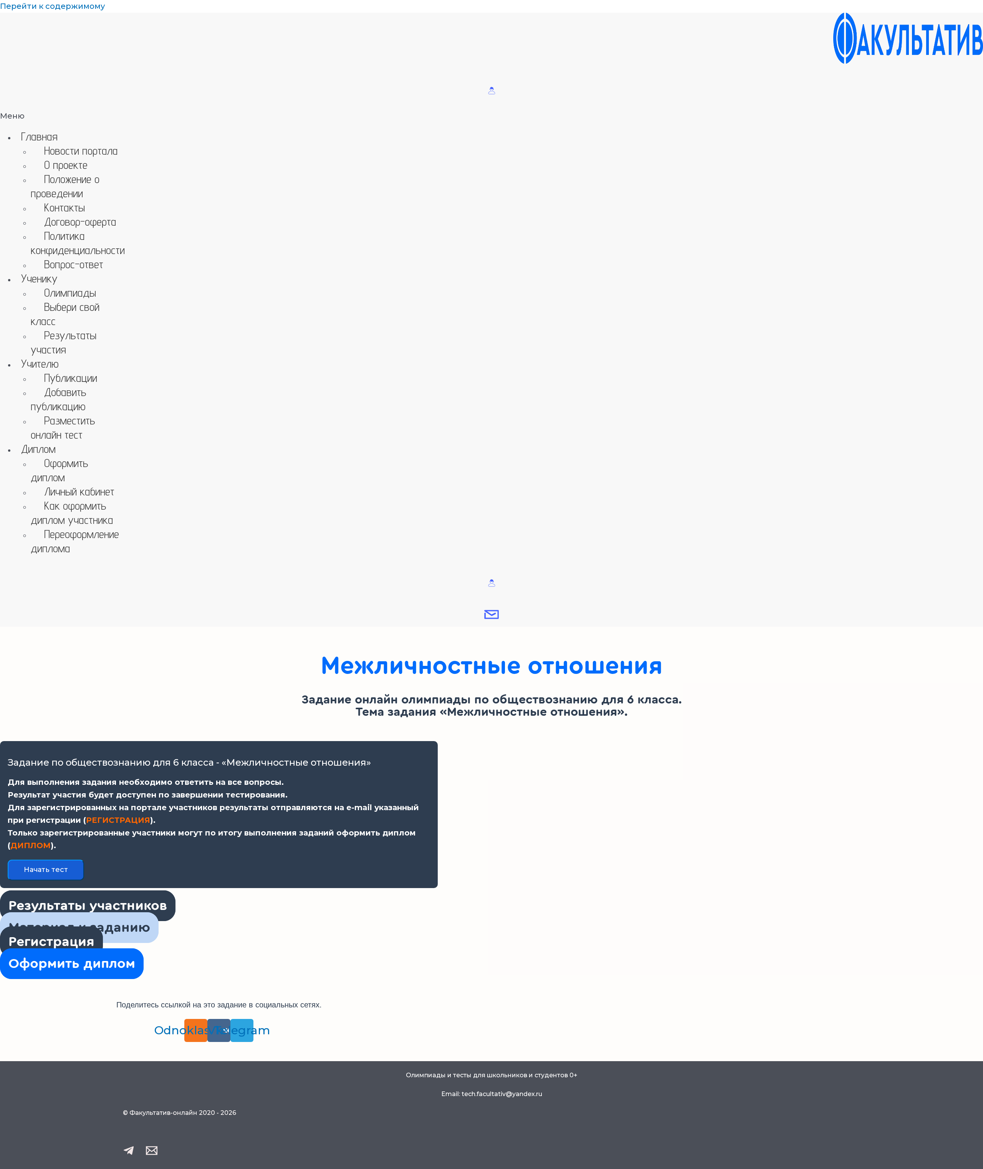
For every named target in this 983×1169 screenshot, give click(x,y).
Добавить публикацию (58, 399)
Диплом (38, 449)
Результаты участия (63, 342)
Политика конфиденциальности (78, 243)
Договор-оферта (80, 221)
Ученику (39, 278)
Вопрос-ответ (73, 264)
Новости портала (81, 150)
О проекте (66, 165)
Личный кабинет (79, 491)
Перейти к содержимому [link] (52, 6)
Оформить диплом (59, 470)
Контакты (64, 207)
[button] (491, 116)
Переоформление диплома (75, 541)
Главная (39, 136)
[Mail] (151, 1153)
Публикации (70, 378)
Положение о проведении (65, 186)
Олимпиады (70, 292)
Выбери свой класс (65, 314)
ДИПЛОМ (30, 845)
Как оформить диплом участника (72, 513)
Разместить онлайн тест (63, 427)
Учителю (40, 363)
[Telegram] (128, 1153)
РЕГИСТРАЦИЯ (118, 820)
